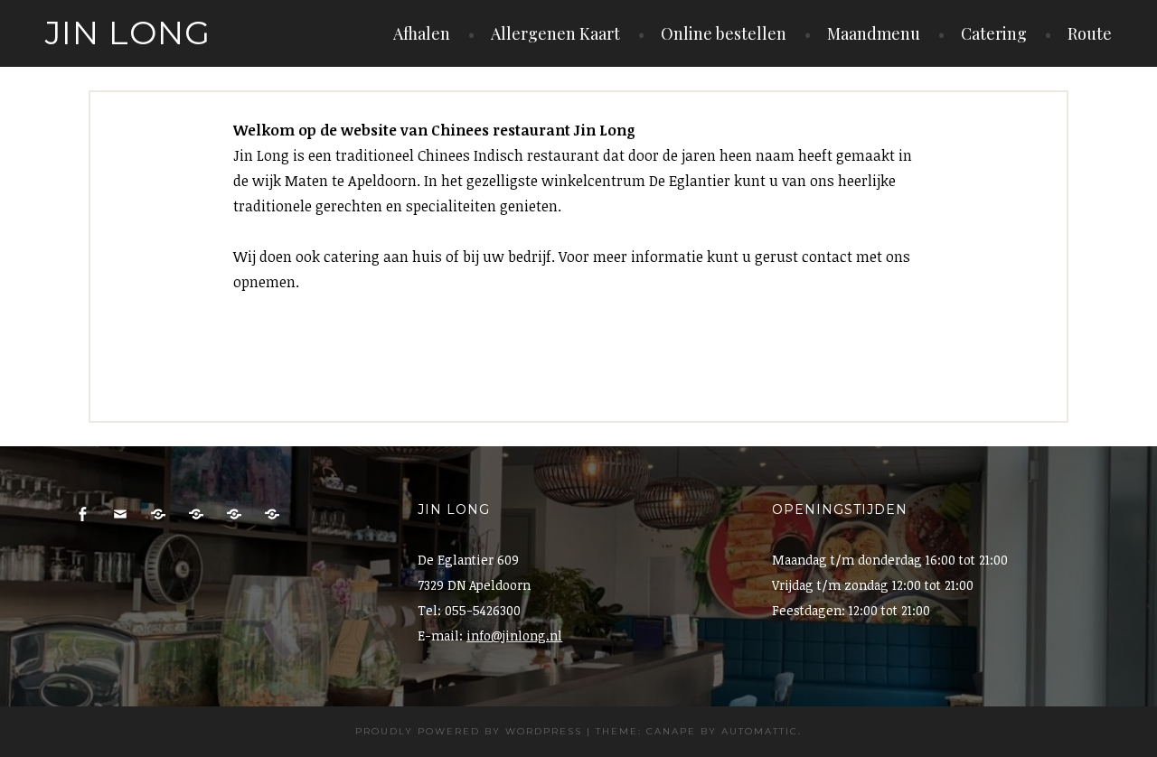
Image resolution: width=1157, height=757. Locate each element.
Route (1090, 33)
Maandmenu (873, 33)
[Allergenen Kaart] (272, 514)
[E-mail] (120, 514)
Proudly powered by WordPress (468, 731)
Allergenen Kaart (555, 33)
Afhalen (421, 33)
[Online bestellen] (196, 514)
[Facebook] (82, 514)
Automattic (759, 731)
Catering (994, 33)
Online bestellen (723, 33)
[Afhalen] (158, 514)
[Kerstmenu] (234, 514)
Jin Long (128, 32)
